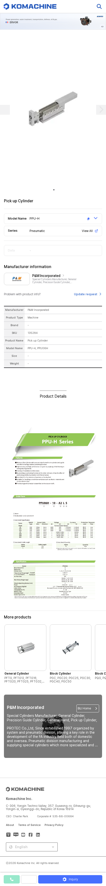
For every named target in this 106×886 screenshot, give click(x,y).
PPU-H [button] (34, 218)
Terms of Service (29, 825)
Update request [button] (85, 294)
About (10, 825)
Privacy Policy (54, 825)
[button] (97, 844)
